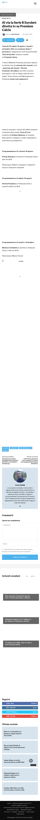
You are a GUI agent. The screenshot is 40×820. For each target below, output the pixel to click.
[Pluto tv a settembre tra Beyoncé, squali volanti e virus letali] (31, 733)
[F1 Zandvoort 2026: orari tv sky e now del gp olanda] (20, 636)
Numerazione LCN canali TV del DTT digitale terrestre (19, 807)
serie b (5, 450)
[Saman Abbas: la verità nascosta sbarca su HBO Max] (31, 761)
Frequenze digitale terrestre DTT (21, 803)
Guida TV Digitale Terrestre (19, 805)
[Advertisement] (20, 105)
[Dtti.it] (14, 4)
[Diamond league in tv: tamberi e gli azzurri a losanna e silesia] (20, 613)
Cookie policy (20, 814)
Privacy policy (30, 812)
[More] (27, 40)
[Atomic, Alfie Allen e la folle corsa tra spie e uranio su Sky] (31, 788)
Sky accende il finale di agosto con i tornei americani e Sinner (17, 597)
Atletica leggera (11, 615)
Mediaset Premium (26, 810)
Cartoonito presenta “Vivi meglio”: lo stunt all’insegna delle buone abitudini (29, 461)
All (27, 576)
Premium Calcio (25, 448)
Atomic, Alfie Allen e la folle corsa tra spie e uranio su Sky (14, 789)
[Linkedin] (20, 505)
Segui (35, 707)
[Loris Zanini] (4, 34)
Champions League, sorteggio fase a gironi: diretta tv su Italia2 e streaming (10, 461)
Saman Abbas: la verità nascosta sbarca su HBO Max (14, 761)
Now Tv (7, 592)
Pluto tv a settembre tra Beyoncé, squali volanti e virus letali (13, 733)
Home (3, 14)
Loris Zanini (15, 34)
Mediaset (14, 448)
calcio (5, 448)
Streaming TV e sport (13, 810)
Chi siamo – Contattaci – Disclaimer (14, 812)
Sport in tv (10, 14)
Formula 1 (8, 638)
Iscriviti (34, 716)
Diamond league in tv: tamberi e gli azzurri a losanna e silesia (18, 620)
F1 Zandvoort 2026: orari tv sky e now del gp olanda (18, 643)
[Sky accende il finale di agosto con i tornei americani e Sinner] (20, 589)
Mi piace (34, 703)
